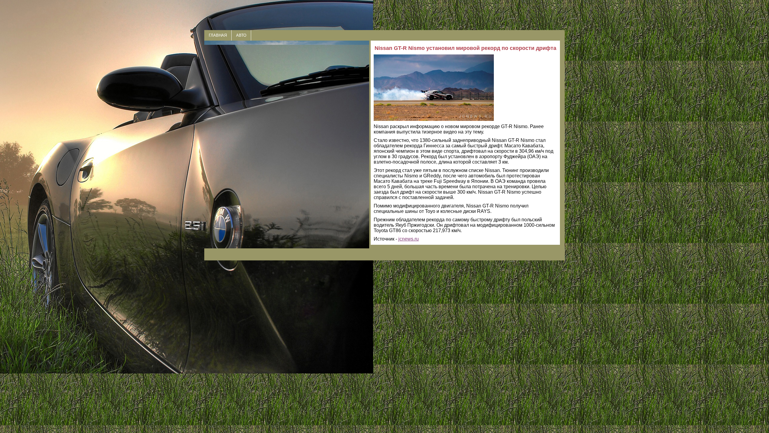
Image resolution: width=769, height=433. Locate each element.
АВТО (241, 35)
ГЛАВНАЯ (218, 35)
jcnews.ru (408, 238)
